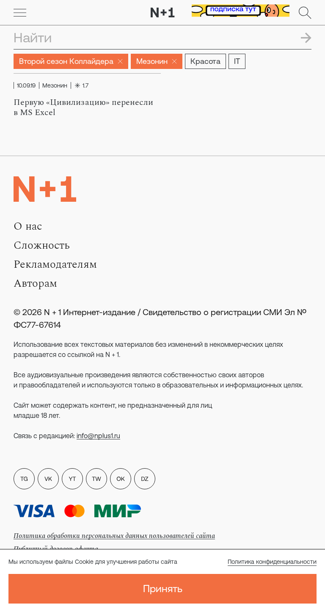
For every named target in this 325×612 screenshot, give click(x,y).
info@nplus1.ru (98, 435)
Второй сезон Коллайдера (66, 61)
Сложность (42, 245)
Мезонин (152, 61)
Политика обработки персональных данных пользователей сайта (114, 536)
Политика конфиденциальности (272, 561)
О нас (28, 226)
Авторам (35, 283)
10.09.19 (26, 85)
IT (237, 61)
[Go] (20, 12)
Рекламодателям (55, 264)
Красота (205, 61)
